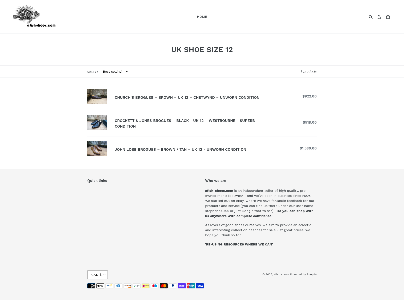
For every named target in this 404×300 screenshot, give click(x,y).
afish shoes (281, 274)
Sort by (92, 71)
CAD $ (96, 275)
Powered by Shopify (303, 274)
